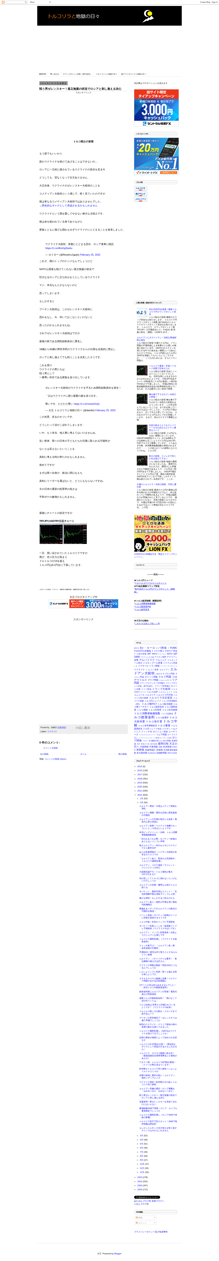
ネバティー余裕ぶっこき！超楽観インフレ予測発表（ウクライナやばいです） (158, 927)
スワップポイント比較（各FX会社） (77, 74)
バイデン (166, 729)
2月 (142, 802)
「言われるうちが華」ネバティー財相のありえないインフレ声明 (158, 840)
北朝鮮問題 (161, 753)
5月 (142, 1144)
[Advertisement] (109, 46)
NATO (170, 654)
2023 (140, 1177)
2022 (140, 795)
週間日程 (42, 74)
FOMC (173, 647)
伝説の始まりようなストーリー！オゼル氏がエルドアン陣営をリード (162, 427)
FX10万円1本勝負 (142, 651)
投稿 (140, 1217)
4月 (142, 1140)
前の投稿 (122, 754)
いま (135, 666)
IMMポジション (159, 654)
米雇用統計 (150, 750)
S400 (137, 656)
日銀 (161, 747)
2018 (140, 778)
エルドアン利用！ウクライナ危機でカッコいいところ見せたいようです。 (158, 827)
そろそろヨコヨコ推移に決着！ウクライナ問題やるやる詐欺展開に (158, 979)
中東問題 (153, 747)
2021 (140, 791)
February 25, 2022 (90, 254)
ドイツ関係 (146, 689)
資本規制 (153, 744)
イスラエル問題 (170, 663)
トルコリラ (150, 695)
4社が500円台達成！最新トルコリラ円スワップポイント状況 (163, 311)
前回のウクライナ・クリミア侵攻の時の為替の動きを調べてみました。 (158, 1025)
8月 (142, 1156)
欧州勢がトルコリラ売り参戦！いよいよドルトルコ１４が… (158, 1070)
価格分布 (155, 741)
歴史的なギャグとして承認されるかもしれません (70, 205)
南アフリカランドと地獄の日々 (133, 74)
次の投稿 (44, 754)
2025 (140, 1185)
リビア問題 (161, 734)
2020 (140, 786)
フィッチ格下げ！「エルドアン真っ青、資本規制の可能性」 (158, 946)
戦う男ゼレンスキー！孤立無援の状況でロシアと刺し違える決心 (158, 1096)
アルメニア (161, 660)
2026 (140, 1189)
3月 (142, 1135)
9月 (142, 1160)
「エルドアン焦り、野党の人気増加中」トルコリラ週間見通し (158, 859)
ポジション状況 (160, 731)
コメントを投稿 (50, 748)
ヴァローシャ (172, 666)
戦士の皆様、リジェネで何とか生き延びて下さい (162, 457)
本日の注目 (172, 753)
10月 (142, 1164)
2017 (140, 774)
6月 (142, 1148)
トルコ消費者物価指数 (147, 713)
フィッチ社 (146, 731)
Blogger (117, 1253)
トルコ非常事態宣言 (147, 725)
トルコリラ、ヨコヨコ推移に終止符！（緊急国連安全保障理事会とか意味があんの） (158, 1055)
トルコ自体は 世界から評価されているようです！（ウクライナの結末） (157, 1005)
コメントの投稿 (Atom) (55, 759)
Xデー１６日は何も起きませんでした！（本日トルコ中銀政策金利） (157, 986)
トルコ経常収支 (156, 707)
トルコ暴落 (164, 725)
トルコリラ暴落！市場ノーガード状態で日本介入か (162, 367)
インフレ (163, 666)
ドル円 (146, 729)
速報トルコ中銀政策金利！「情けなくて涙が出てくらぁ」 (158, 999)
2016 (140, 770)
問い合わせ (54, 74)
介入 (161, 741)
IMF (149, 654)
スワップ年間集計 (162, 686)
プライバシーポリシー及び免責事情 (150, 1232)
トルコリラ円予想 (164, 695)
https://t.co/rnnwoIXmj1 (87, 404)
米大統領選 (142, 753)
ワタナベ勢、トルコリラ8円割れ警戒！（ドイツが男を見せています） (157, 1063)
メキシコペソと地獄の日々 (106, 74)
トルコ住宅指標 (169, 710)
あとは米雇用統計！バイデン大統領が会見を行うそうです (158, 853)
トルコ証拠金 (167, 714)
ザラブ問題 (153, 680)
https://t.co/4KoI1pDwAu (58, 248)
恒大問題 (167, 741)
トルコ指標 (142, 710)
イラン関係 (154, 666)
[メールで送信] (77, 727)
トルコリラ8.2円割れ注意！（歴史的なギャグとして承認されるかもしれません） (158, 1046)
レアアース (143, 738)
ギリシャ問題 (151, 677)
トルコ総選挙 (162, 717)
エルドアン (165, 670)
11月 (142, 1168)
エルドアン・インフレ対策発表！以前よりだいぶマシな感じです (158, 933)
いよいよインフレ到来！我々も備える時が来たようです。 (158, 973)
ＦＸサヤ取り (158, 651)
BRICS (136, 648)
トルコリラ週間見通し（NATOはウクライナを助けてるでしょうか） (157, 1032)
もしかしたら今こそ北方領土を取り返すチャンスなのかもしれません (158, 1129)
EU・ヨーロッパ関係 (153, 647)
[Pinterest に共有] (88, 727)
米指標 (159, 750)
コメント (142, 1223)
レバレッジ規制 (153, 738)
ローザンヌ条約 (166, 738)
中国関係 (144, 747)
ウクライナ (52, 731)
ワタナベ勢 (146, 741)
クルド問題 (164, 676)
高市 (138, 744)
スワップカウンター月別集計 (152, 683)
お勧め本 (159, 674)
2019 (140, 782)
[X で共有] (82, 727)
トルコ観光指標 (165, 704)
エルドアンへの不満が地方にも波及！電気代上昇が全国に (158, 820)
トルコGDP (152, 692)
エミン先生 (153, 669)
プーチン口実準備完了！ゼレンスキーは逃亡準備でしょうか (158, 1019)
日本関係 (167, 747)
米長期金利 (152, 753)
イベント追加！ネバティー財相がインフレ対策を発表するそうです (158, 916)
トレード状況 (155, 729)
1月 (142, 798)
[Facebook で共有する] (85, 727)
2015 (140, 766)
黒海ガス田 (145, 744)
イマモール (143, 666)
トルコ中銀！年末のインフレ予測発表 (157, 922)
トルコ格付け (149, 703)
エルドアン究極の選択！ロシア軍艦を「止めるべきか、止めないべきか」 (157, 1089)
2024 (140, 1181)
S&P (175, 654)
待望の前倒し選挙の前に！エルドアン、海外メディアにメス (158, 1076)
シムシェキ (164, 680)
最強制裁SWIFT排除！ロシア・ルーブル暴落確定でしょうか (158, 1109)
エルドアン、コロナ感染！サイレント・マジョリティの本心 (158, 866)
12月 (142, 1172)
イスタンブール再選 (153, 663)
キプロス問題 (169, 674)
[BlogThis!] (80, 727)
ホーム (83, 754)
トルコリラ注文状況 (161, 697)
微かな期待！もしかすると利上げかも (157, 898)
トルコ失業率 (155, 710)
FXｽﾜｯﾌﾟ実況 (171, 651)
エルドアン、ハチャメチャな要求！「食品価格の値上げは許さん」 (158, 959)
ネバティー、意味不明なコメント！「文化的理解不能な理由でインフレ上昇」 (158, 892)
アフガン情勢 (160, 657)
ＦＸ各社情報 (140, 654)
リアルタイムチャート (147, 735)
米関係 (140, 749)
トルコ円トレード (152, 701)
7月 (142, 1152)
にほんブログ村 (141, 1204)
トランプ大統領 (161, 689)
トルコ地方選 (154, 721)
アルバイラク (147, 660)
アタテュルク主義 (147, 657)
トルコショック (165, 692)
